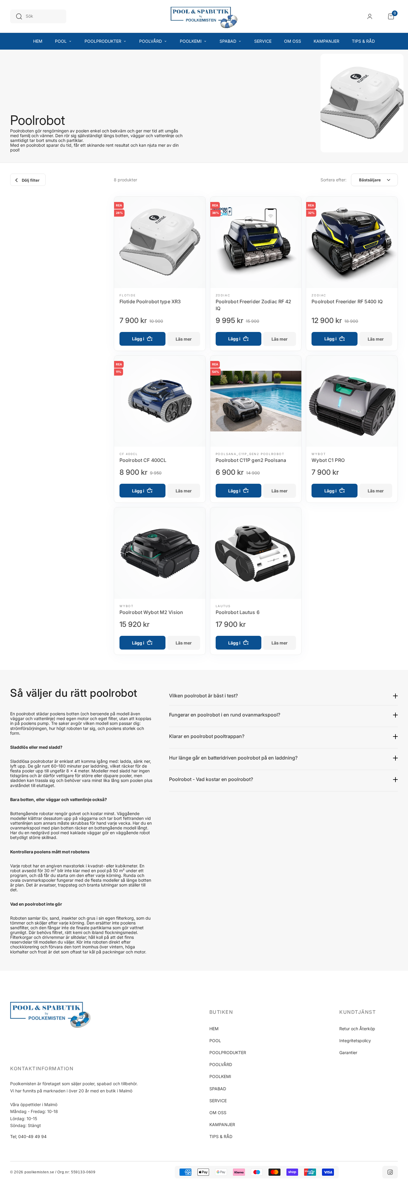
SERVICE (218, 1100)
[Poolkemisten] (204, 16)
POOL (215, 1040)
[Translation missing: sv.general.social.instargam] (390, 1172)
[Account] (370, 16)
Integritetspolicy (355, 1040)
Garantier (348, 1052)
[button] (238, 1012)
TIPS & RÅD (220, 1136)
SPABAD (217, 1088)
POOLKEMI (220, 1076)
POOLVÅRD (220, 1064)
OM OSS (217, 1112)
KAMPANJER (222, 1124)
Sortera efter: (333, 179)
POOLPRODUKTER (227, 1052)
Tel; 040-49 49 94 (28, 1136)
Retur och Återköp (357, 1028)
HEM (214, 1028)
